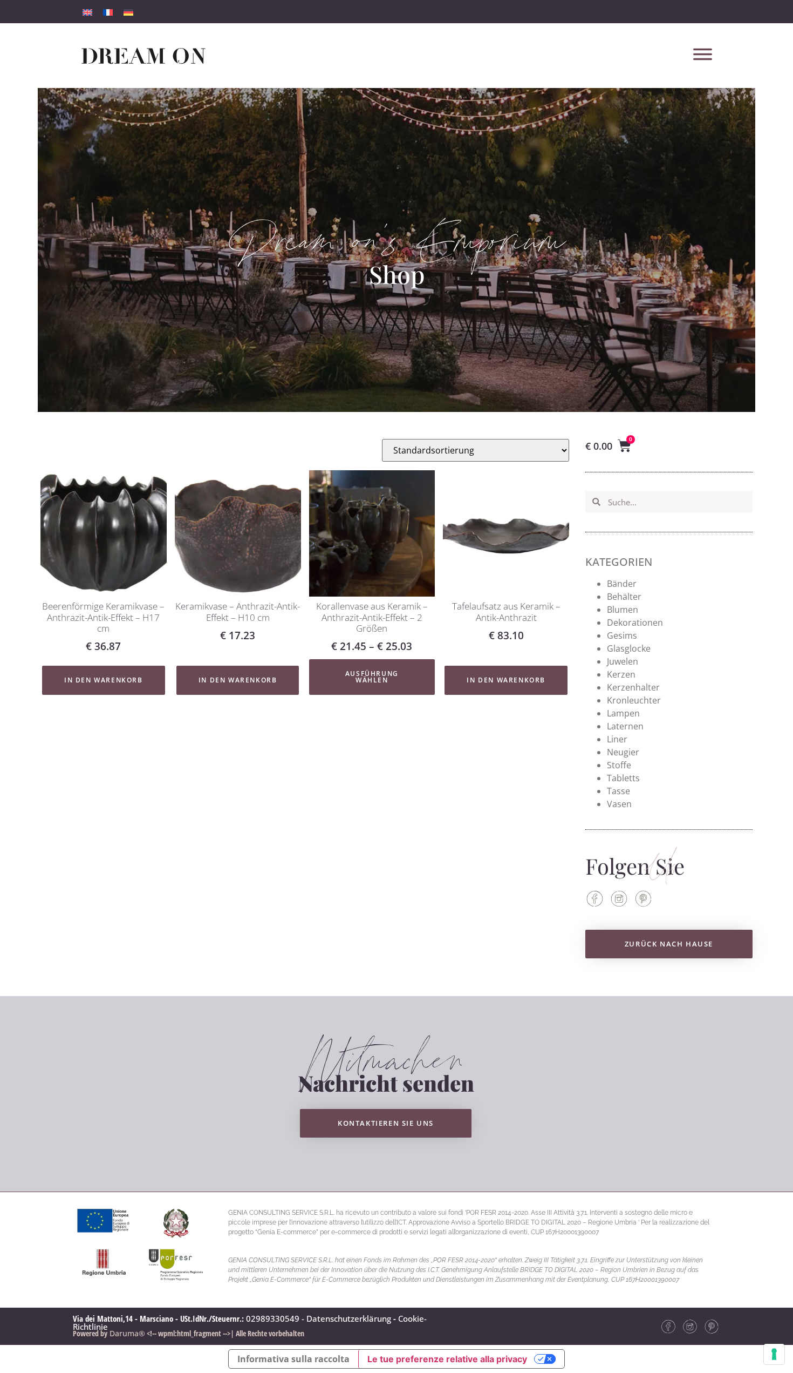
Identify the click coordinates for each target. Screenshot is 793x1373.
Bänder (622, 584)
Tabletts (623, 778)
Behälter (624, 597)
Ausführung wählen (372, 677)
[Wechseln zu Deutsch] (128, 11)
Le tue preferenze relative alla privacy (447, 1359)
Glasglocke (629, 648)
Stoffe (619, 765)
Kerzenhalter (633, 687)
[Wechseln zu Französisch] (108, 11)
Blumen (622, 610)
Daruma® (126, 1333)
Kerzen (621, 674)
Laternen (625, 726)
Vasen (619, 804)
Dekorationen (635, 622)
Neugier (623, 752)
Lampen (623, 713)
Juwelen (622, 661)
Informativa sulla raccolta (293, 1359)
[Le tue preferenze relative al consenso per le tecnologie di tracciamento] (774, 1354)
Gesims (622, 635)
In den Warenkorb (103, 680)
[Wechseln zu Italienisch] (87, 11)
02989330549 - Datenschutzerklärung (318, 1318)
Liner (617, 739)
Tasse (618, 791)
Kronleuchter (634, 700)
